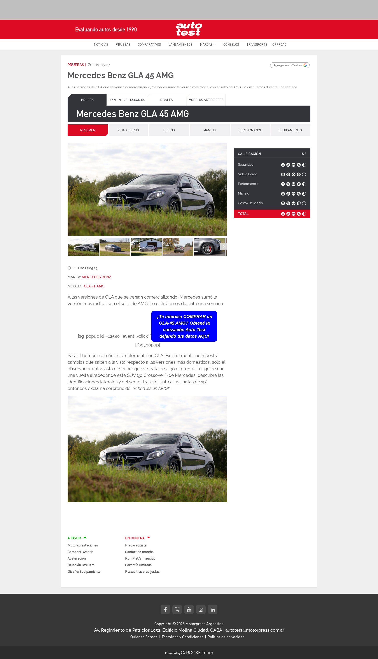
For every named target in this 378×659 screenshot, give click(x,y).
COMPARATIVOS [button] (149, 44)
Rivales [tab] (166, 99)
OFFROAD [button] (279, 44)
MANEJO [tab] (209, 130)
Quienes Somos (143, 636)
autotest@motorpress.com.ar (254, 630)
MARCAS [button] (206, 44)
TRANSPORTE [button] (257, 44)
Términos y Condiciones (182, 636)
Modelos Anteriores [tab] (206, 99)
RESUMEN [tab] (87, 130)
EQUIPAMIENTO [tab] (290, 130)
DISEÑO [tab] (169, 130)
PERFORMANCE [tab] (250, 130)
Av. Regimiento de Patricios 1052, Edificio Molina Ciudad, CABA (158, 630)
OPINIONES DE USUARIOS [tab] (127, 100)
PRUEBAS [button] (123, 44)
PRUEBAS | (77, 65)
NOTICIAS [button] (101, 44)
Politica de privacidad (226, 636)
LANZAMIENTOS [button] (180, 44)
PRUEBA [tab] (87, 99)
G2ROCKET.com (197, 652)
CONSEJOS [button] (231, 44)
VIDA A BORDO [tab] (128, 130)
